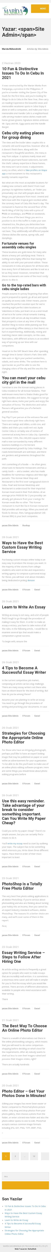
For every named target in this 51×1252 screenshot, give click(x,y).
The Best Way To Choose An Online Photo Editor (24, 1028)
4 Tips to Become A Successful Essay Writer (24, 670)
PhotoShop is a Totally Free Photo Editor (22, 886)
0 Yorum (26, 590)
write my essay (15, 843)
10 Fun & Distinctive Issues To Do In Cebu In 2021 (23, 73)
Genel (37, 590)
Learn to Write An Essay (23, 607)
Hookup (26, 525)
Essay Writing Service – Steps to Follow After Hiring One (23, 957)
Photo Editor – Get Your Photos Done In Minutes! (24, 1093)
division (31, 580)
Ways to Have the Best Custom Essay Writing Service (22, 547)
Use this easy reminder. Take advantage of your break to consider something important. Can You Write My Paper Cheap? (24, 812)
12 (34, 1156)
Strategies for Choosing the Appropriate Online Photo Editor (23, 737)
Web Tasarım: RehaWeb (25, 1249)
